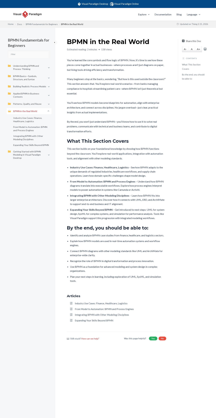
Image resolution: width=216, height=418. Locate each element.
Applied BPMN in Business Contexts (26, 95)
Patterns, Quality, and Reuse (27, 103)
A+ (198, 49)
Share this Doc (193, 40)
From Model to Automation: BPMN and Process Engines (30, 129)
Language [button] (192, 14)
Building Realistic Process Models (29, 86)
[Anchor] (131, 141)
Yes (153, 338)
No (162, 338)
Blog (179, 14)
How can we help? (90, 338)
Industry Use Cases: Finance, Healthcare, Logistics (27, 120)
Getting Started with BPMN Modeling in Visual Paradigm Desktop (27, 154)
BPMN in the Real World (25, 111)
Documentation (162, 14)
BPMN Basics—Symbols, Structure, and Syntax (25, 78)
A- (185, 49)
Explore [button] (142, 14)
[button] (148, 14)
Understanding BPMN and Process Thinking (26, 67)
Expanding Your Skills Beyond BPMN (31, 145)
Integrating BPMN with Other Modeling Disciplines (28, 138)
